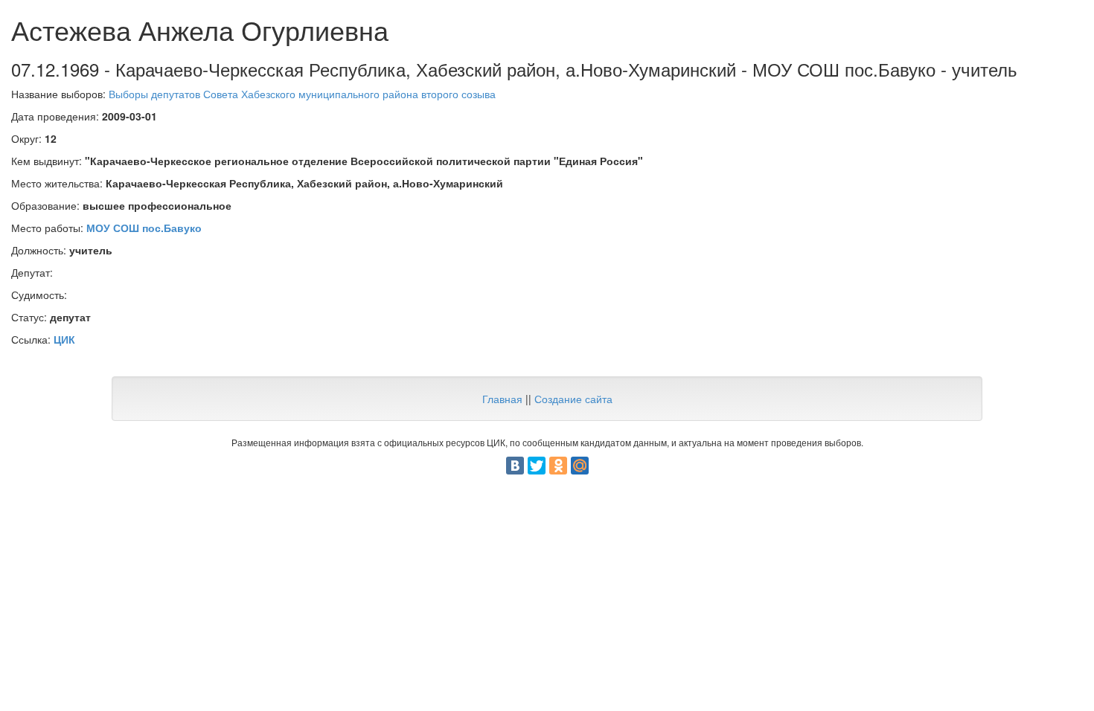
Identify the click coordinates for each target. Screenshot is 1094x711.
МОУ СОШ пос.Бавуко (144, 227)
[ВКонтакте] (515, 465)
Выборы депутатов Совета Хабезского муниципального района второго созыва (302, 93)
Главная (502, 398)
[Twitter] (537, 465)
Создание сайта (573, 398)
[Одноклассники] (558, 465)
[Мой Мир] (580, 465)
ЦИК (64, 339)
